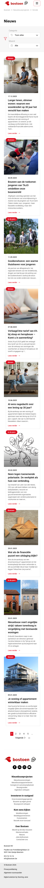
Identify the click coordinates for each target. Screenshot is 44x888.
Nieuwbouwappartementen (22, 783)
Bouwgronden (22, 787)
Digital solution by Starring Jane (16, 877)
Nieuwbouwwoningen (22, 780)
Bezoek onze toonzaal (22, 821)
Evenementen (22, 818)
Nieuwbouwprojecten (22, 776)
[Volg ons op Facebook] (15, 767)
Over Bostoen (22, 826)
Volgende (19, 738)
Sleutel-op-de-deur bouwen (22, 830)
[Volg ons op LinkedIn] (20, 767)
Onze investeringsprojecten (22, 799)
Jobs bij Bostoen (22, 837)
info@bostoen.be (10, 859)
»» (29, 738)
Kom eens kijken (22, 809)
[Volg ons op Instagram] (24, 767)
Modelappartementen (22, 816)
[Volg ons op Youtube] (29, 767)
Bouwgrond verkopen (22, 804)
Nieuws (22, 835)
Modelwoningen (22, 813)
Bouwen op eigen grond (22, 802)
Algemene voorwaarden (13, 873)
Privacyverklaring (10, 869)
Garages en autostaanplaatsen (22, 785)
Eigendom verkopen (22, 790)
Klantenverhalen (22, 832)
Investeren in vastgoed (22, 795)
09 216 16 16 (9, 856)
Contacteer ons (22, 840)
